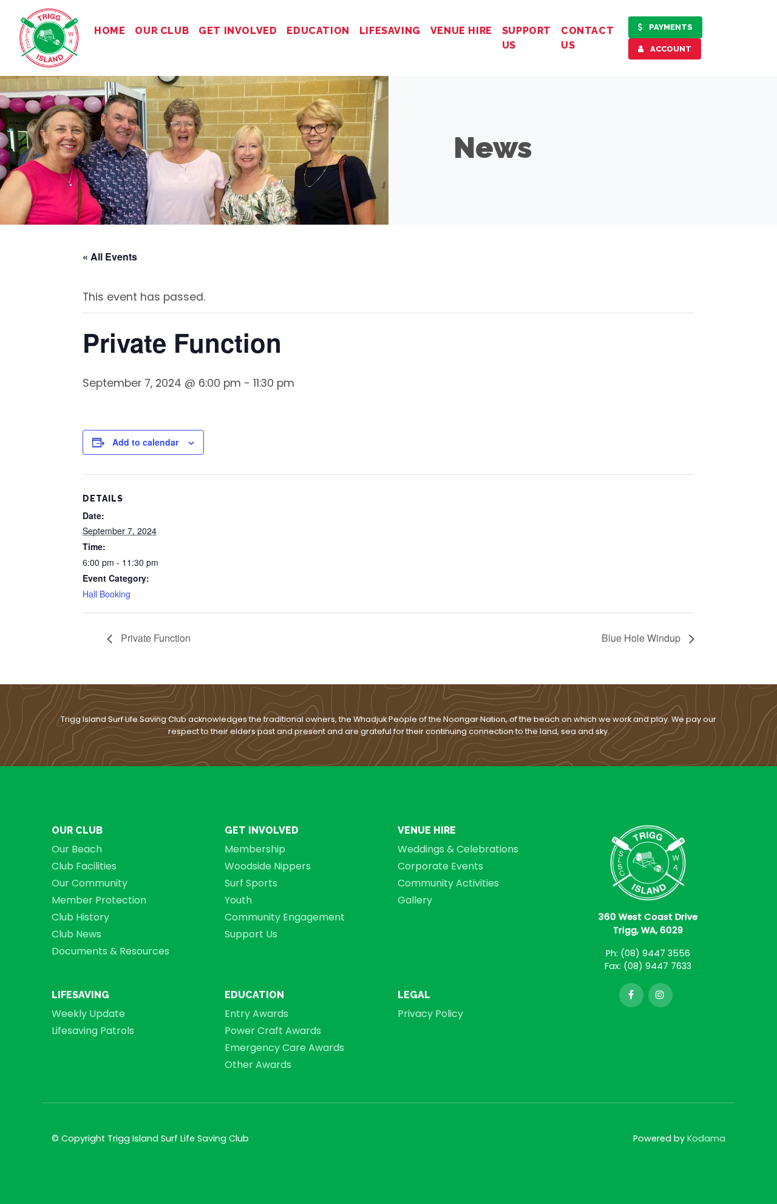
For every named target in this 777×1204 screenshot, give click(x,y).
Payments (670, 27)
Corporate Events (440, 866)
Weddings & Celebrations (458, 849)
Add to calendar (145, 442)
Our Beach (77, 849)
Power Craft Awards (273, 1031)
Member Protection (99, 900)
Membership (255, 849)
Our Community (89, 883)
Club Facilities (84, 866)
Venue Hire (461, 30)
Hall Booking (107, 594)
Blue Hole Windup (642, 638)
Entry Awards (256, 1014)
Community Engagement (285, 917)
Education (318, 30)
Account (669, 48)
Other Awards (258, 1065)
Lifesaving (390, 30)
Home (109, 30)
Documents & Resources (110, 951)
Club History (80, 917)
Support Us (526, 38)
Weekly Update (88, 1014)
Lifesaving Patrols (93, 1031)
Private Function (154, 638)
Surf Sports (251, 883)
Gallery (415, 900)
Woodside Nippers (268, 866)
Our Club (162, 30)
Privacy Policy (430, 1014)
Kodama (706, 1138)
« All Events (110, 257)
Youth (238, 900)
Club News (76, 934)
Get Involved (237, 30)
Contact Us (587, 38)
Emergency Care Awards (284, 1048)
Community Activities (448, 883)
